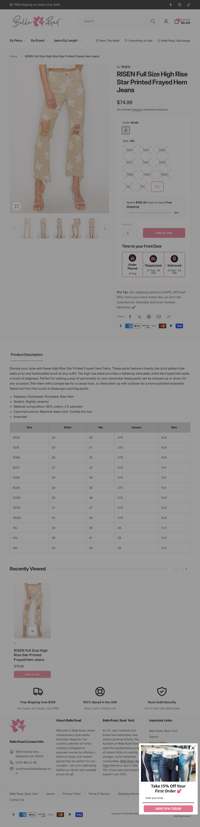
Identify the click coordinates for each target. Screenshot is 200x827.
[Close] (193, 748)
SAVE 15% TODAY (168, 809)
